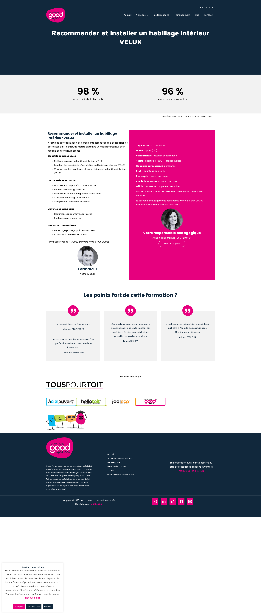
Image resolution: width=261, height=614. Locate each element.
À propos (141, 15)
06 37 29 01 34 (184, 237)
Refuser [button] (47, 606)
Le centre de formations (119, 458)
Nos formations (161, 15)
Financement (183, 15)
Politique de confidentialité (120, 474)
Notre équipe (113, 462)
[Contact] (190, 501)
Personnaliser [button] (34, 606)
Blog (197, 15)
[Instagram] (155, 501)
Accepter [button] (19, 606)
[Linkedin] (164, 501)
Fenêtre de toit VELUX (118, 466)
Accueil (127, 15)
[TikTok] (173, 501)
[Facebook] (181, 501)
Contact (208, 15)
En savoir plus (32, 597)
